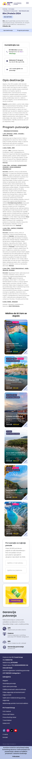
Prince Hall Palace (8, 714)
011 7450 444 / (15, 50)
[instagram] (7, 730)
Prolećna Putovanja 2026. (11, 11)
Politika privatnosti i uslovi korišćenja (14, 689)
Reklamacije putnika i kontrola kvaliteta (15, 703)
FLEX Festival (7, 711)
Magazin (5, 681)
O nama (5, 734)
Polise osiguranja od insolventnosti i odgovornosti (14, 693)
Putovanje (11, 9)
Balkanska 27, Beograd (16, 60)
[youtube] (15, 730)
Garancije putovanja (9, 683)
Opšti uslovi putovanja (10, 686)
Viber (21, 52)
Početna (5, 9)
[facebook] (4, 730)
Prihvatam (16, 756)
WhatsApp (12, 53)
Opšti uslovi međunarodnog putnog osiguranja (14, 699)
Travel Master (7, 720)
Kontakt (5, 737)
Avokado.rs (13, 744)
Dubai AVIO (6, 723)
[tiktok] (11, 730)
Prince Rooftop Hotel (9, 717)
